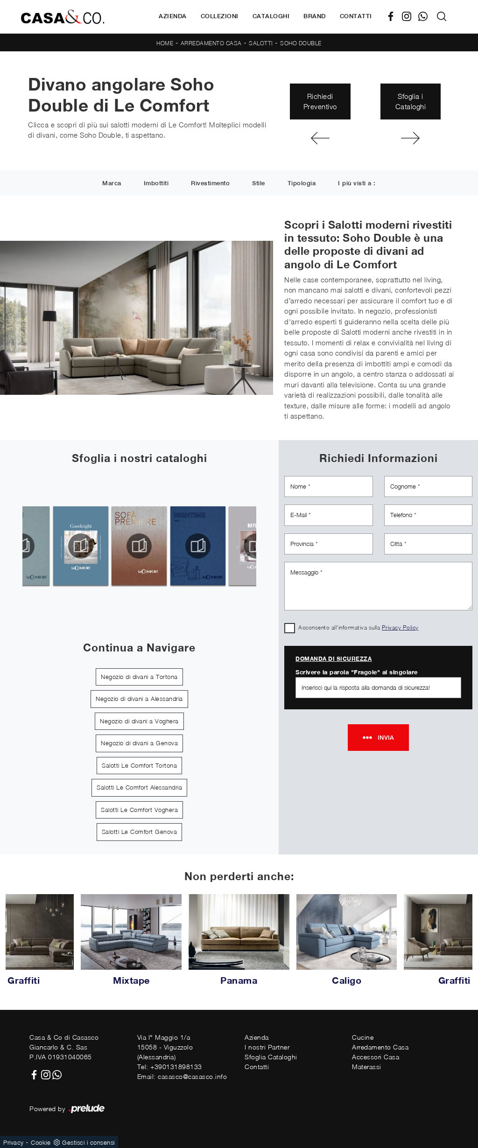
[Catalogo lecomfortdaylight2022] (256, 546)
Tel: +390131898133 (169, 1067)
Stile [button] (258, 183)
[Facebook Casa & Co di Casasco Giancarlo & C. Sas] (394, 16)
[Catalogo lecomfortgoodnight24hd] (80, 546)
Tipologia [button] (302, 183)
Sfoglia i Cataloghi (410, 101)
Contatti (356, 16)
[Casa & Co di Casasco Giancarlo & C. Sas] (63, 17)
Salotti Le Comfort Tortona (139, 765)
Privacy (13, 1142)
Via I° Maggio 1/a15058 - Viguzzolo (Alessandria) (165, 1047)
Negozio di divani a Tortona (139, 676)
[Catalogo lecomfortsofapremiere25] (139, 546)
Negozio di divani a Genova (139, 743)
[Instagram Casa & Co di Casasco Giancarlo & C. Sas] (410, 16)
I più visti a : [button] (357, 183)
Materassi (366, 1067)
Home (164, 43)
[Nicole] (320, 138)
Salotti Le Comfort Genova (139, 831)
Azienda (173, 16)
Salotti (261, 43)
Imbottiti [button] (156, 183)
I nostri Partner (267, 1047)
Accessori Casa (375, 1057)
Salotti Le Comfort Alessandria (139, 787)
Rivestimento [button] (210, 183)
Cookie (40, 1142)
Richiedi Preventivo (320, 101)
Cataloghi (271, 16)
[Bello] (410, 138)
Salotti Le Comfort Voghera (139, 809)
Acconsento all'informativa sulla (358, 627)
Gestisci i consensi (88, 1142)
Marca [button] (111, 183)
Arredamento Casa (211, 43)
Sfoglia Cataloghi (271, 1057)
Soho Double (301, 43)
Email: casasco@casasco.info (182, 1076)
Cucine (362, 1037)
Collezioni (220, 16)
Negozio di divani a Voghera (139, 721)
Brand (314, 16)
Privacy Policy (400, 627)
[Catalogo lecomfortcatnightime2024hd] (198, 546)
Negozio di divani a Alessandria (139, 698)
